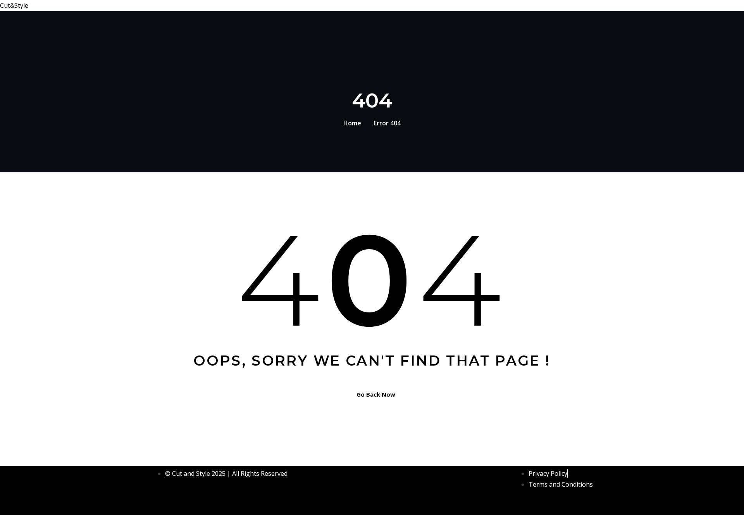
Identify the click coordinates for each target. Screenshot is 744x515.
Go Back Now (375, 394)
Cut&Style (14, 5)
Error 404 (387, 123)
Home (352, 123)
